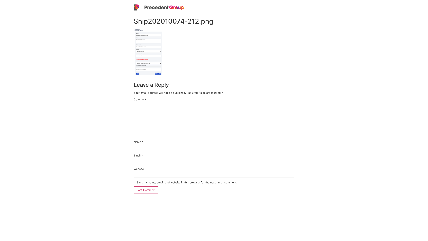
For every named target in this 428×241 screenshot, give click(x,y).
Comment (140, 99)
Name (138, 142)
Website (139, 169)
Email (138, 155)
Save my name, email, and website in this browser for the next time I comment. (187, 182)
